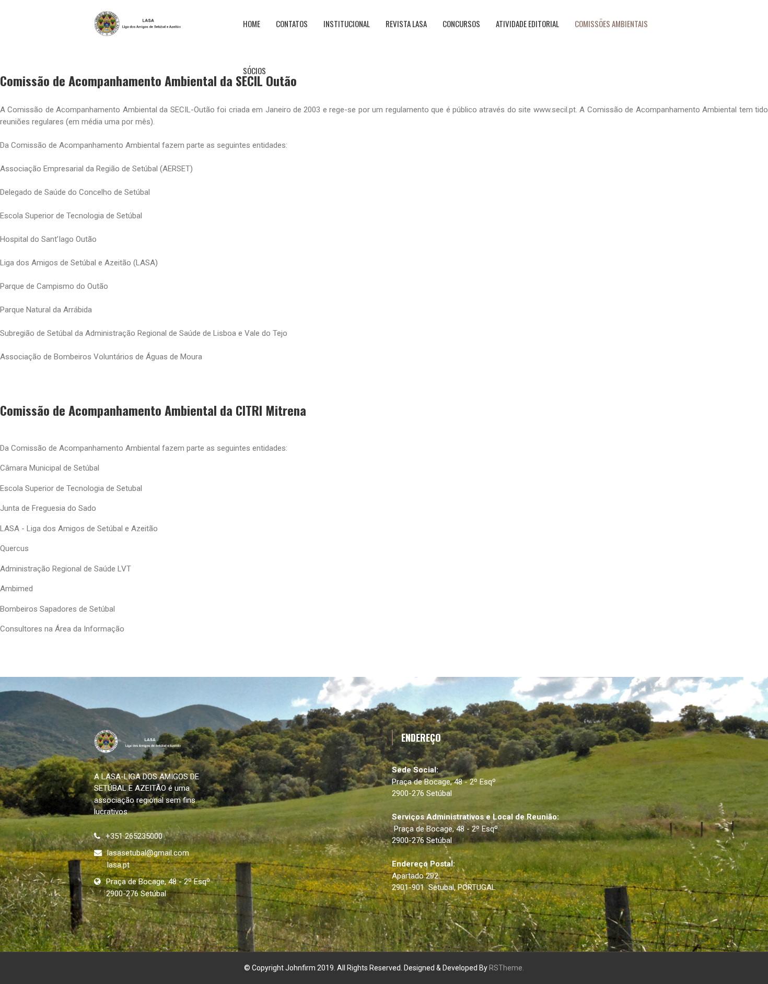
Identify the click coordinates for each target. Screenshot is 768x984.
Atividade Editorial (527, 23)
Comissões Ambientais (611, 23)
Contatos (292, 23)
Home (251, 23)
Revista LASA (406, 23)
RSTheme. (506, 968)
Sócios (254, 70)
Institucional (346, 23)
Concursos (461, 23)
